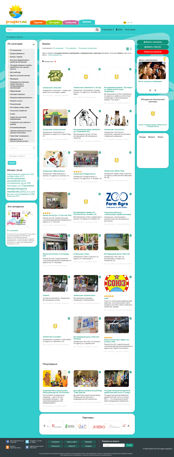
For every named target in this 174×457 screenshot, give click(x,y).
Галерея (88, 446)
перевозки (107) (13, 196)
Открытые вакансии (153, 52)
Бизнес (87, 21)
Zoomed (46, 295)
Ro (128, 22)
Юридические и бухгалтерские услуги (19, 140)
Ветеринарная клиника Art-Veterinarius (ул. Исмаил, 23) (85, 213)
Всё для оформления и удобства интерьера (19, 61)
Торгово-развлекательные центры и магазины (21, 132)
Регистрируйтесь (54, 55)
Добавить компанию (153, 42)
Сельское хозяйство (18, 111)
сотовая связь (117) (15, 176)
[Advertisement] (82, 10)
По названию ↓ (71, 48)
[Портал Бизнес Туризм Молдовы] (16, 14)
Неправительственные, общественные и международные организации (19, 85)
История (54, 22)
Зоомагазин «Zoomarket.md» (54, 130)
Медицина (14, 79)
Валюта (151, 137)
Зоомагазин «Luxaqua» (52, 337)
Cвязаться (55, 446)
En (131, 22)
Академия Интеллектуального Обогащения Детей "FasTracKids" (56, 392)
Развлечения (15, 104)
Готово (129, 445)
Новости (72, 446)
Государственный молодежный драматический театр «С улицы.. (117, 392)
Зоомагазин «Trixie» (82, 254)
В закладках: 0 (108, 30)
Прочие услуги (16, 101)
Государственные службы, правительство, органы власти (21, 67)
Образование (15, 91)
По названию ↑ (59, 48)
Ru (125, 22)
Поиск (12, 163)
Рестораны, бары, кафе (19, 107)
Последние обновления (87, 48)
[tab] (21, 50)
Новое (160, 137)
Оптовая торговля (17, 94)
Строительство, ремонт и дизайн (20, 123)
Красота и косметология (20, 76)
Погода (142, 137)
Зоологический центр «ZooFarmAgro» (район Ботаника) (117, 213)
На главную (11, 37)
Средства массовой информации (18, 118)
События (70, 22)
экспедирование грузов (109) (19, 183)
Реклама (88, 442)
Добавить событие (153, 47)
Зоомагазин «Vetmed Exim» (85, 295)
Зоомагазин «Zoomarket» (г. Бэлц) (87, 88)
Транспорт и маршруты (19, 136)
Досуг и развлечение (148, 60)
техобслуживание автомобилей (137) (16, 179)
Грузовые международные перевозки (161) (20, 188)
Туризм (38, 22)
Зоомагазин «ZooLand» (52, 88)
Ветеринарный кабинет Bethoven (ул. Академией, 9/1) (87, 130)
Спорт (12, 114)
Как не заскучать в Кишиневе (150, 81)
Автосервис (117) (14, 186)
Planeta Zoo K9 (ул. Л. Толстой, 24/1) (57, 215)
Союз (106, 298)
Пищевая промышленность (21, 98)
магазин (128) (28, 194)
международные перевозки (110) (20, 174)
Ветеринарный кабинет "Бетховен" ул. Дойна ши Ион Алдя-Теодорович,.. (118, 89)
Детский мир (15, 72)
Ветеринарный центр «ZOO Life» (117, 254)
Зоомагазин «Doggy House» (85, 174)
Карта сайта (72, 442)
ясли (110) (31, 192)
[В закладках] (69, 69)
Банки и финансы (17, 54)
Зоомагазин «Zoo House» (114, 130)
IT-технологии (15, 50)
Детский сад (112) (14, 194)
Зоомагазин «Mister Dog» (114, 171)
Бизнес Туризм (16, 57)
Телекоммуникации (18, 127)
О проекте (55, 442)
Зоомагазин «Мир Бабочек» (54, 171)
